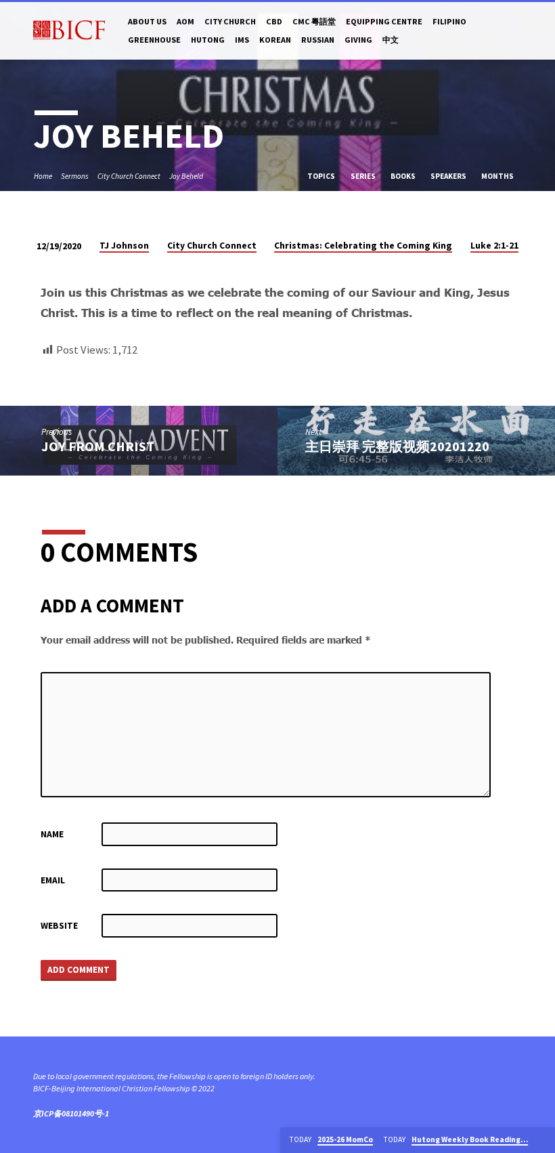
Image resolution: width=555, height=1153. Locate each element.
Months (498, 176)
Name (52, 834)
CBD (274, 21)
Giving (358, 40)
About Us (147, 21)
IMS (242, 40)
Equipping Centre (384, 21)
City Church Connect (128, 176)
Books (404, 176)
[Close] (543, 1140)
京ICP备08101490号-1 (71, 1113)
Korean (275, 40)
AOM (185, 21)
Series (364, 176)
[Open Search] (517, 31)
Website (59, 925)
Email (53, 880)
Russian (317, 40)
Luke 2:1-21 (494, 245)
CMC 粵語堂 (314, 21)
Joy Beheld (186, 176)
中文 (390, 40)
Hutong (208, 40)
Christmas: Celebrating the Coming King (363, 245)
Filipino (449, 21)
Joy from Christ (97, 446)
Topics (321, 176)
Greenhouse (154, 40)
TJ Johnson (124, 245)
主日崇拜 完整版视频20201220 (397, 446)
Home (43, 176)
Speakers (449, 176)
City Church (230, 21)
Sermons (75, 176)
